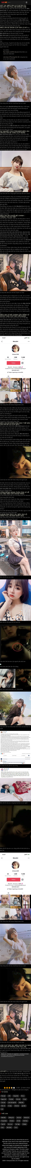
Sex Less (10, 1124)
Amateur (12, 1120)
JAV (9, 1095)
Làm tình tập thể (12, 1102)
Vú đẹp (9, 1105)
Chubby (24, 1124)
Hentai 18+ (26, 1117)
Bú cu (22, 1095)
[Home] (15, 1136)
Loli (2, 1109)
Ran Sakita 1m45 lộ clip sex (11, 52)
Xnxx (2, 1127)
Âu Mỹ (18, 1120)
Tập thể (3, 1124)
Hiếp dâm (21, 1102)
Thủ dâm (11, 1099)
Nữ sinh (18, 1099)
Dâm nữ (3, 1105)
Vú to (16, 1127)
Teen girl (3, 1095)
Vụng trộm (15, 1095)
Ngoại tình (3, 1099)
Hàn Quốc (9, 1127)
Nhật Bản (3, 1117)
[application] (15, 1062)
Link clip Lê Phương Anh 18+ (11, 57)
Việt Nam (25, 1120)
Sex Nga (17, 1124)
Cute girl (3, 1102)
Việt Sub (19, 1117)
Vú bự (24, 1099)
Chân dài (17, 1105)
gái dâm (24, 1105)
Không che (11, 1117)
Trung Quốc (4, 1120)
